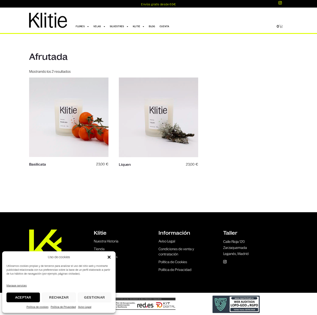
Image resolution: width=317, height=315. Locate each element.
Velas (97, 26)
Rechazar (59, 297)
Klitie (136, 26)
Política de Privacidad (63, 307)
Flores (80, 26)
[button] (109, 257)
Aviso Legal (84, 307)
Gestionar (94, 297)
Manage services (16, 285)
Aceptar (23, 297)
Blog (152, 26)
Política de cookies (38, 307)
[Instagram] (280, 3)
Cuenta (164, 26)
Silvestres (117, 26)
